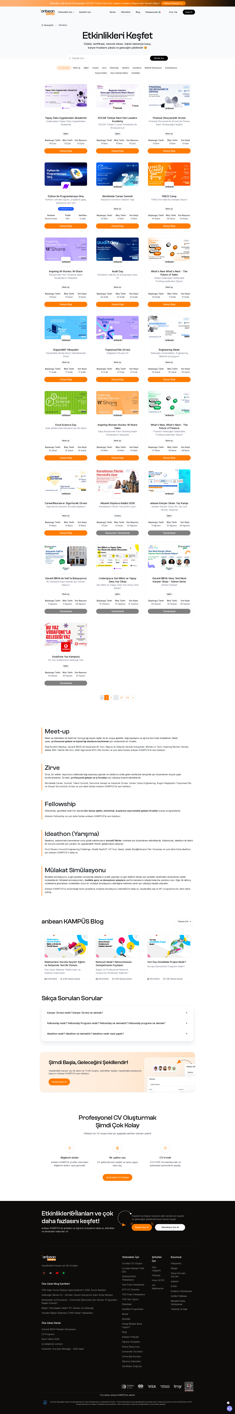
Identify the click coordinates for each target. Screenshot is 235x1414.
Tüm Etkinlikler (64, 68)
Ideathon (125, 68)
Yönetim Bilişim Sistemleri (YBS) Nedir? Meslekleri (67, 1313)
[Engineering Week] (169, 327)
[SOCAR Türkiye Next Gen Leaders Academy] (117, 95)
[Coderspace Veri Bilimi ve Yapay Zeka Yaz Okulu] (117, 556)
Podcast (156, 1275)
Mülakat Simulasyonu (153, 68)
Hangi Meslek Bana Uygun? (132, 1325)
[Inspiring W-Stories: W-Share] (65, 249)
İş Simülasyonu (171, 68)
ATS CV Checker (131, 1289)
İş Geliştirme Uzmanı (52, 1344)
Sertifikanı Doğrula (131, 1366)
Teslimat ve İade (179, 1309)
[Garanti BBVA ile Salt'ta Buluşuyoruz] (65, 556)
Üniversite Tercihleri (132, 1351)
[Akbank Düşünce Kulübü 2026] (117, 481)
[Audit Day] (117, 249)
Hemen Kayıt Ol (59, 1082)
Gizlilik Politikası (179, 1296)
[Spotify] (63, 1272)
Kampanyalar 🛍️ (153, 12)
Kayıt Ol (188, 12)
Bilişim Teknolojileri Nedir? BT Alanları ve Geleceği (67, 1308)
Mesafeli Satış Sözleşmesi (178, 1303)
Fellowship (114, 68)
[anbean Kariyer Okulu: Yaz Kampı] (169, 481)
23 (121, 697)
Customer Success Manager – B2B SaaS (63, 1348)
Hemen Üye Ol (142, 1227)
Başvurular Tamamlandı (118, 533)
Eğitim (86, 68)
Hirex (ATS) (158, 1280)
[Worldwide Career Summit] (117, 174)
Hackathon (137, 68)
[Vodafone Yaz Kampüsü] (65, 634)
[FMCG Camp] (169, 174)
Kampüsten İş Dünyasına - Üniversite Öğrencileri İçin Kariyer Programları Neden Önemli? (79, 1301)
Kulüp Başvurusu (131, 1346)
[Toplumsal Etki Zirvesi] (117, 327)
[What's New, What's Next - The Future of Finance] (169, 402)
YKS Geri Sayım (130, 1299)
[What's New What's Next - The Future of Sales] (169, 249)
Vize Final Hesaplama (133, 1284)
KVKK (174, 1286)
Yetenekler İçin (65, 12)
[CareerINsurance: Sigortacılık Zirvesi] (65, 481)
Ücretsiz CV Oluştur (119, 1177)
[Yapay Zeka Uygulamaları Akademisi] (65, 95)
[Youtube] (57, 1272)
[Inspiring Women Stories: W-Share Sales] (117, 402)
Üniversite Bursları (131, 1356)
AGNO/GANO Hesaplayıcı (129, 1278)
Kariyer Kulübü (101, 73)
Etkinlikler (125, 12)
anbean (175, 1281)
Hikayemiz (176, 1263)
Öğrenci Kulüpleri (131, 1341)
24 (127, 697)
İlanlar (113, 12)
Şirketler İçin (85, 12)
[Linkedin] (50, 1272)
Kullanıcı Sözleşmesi (181, 1291)
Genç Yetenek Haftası (119, 73)
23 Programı (48, 1334)
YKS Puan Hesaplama (133, 1294)
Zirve (104, 68)
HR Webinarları (158, 1287)
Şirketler (126, 1319)
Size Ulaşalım (156, 1269)
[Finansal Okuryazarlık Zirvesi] (169, 95)
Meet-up (76, 68)
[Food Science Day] (65, 402)
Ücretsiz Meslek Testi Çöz (133, 1270)
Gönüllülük (136, 73)
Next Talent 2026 (50, 1339)
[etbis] (189, 1386)
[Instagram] (44, 1272)
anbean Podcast (130, 1336)
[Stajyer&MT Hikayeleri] (65, 327)
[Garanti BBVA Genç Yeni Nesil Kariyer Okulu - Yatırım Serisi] (169, 556)
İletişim (174, 1268)
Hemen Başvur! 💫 (173, 3)
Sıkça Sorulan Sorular (178, 1275)
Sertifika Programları (132, 1309)
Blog (138, 12)
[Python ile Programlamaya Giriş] (65, 174)
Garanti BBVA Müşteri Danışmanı (59, 1329)
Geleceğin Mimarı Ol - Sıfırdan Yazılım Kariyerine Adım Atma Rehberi (77, 1295)
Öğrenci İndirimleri (131, 1361)
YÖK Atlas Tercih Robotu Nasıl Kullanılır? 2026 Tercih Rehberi (74, 1290)
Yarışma (95, 68)
